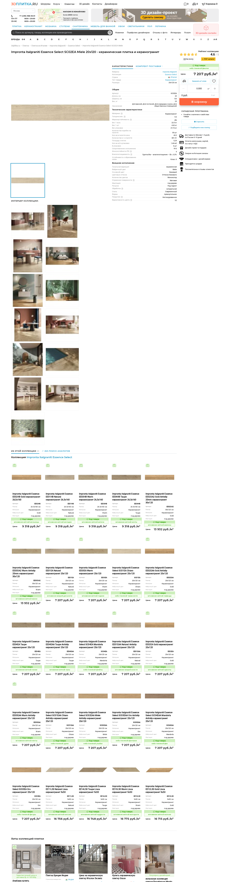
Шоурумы (45, 4)
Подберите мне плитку (200, 128)
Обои (122, 26)
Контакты (97, 4)
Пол (150, 26)
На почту (189, 59)
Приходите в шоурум (193, 164)
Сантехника (81, 26)
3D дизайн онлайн (206, 33)
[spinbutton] (199, 89)
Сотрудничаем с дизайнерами (197, 159)
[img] (15, 465)
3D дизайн (84, 4)
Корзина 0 (211, 4)
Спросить (200, 122)
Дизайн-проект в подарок (195, 148)
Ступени (65, 26)
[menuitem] (45, 4)
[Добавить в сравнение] (184, 81)
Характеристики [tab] (122, 66)
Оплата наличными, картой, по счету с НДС (196, 142)
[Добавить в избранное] (214, 81)
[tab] (148, 66)
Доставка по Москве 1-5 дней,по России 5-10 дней (197, 136)
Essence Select (171, 74)
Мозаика (51, 26)
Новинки (119, 32)
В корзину (199, 101)
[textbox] (62, 32)
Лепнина (160, 26)
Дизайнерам (111, 4)
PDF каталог (209, 59)
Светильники (136, 26)
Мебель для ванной (103, 26)
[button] (183, 88)
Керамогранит (33, 26)
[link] (16, 46)
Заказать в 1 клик (199, 81)
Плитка (17, 26)
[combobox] (62, 32)
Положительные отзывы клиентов (199, 169)
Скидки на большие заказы (196, 153)
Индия (71, 879)
